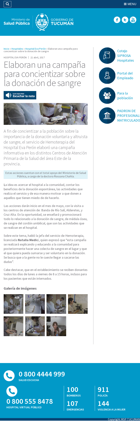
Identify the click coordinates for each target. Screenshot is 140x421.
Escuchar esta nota (20, 95)
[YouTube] (133, 20)
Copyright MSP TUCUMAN (124, 419)
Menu (132, 4)
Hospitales (17, 48)
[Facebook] (117, 20)
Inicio (6, 48)
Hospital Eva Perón (35, 48)
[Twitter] (125, 20)
